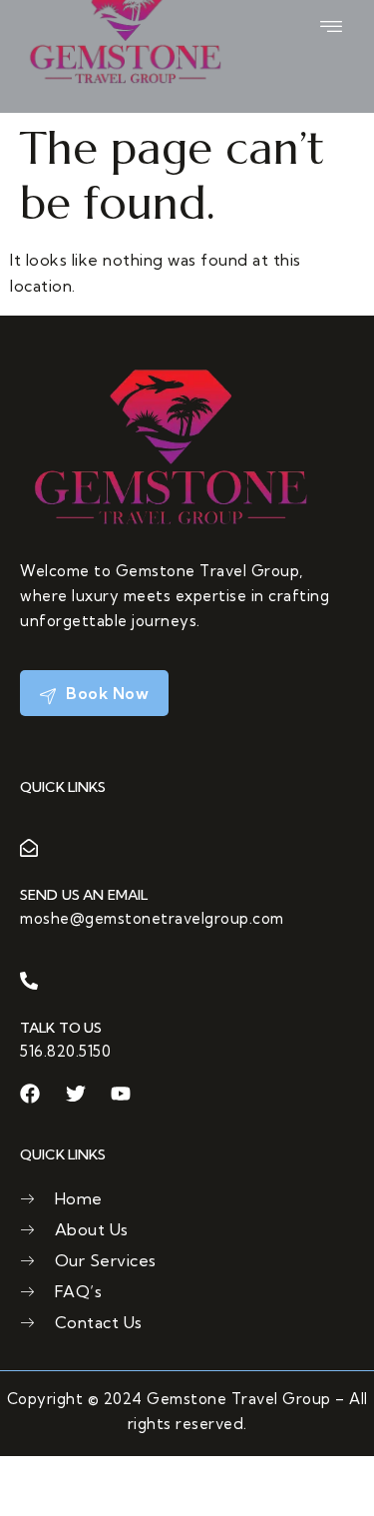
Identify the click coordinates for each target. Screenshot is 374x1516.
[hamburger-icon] (331, 26)
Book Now (106, 693)
